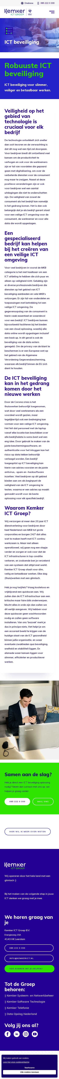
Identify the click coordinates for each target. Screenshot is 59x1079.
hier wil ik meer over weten (27, 831)
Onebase (29, 3)
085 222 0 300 (47, 3)
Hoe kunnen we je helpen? (26, 968)
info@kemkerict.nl (21, 958)
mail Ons (43, 801)
